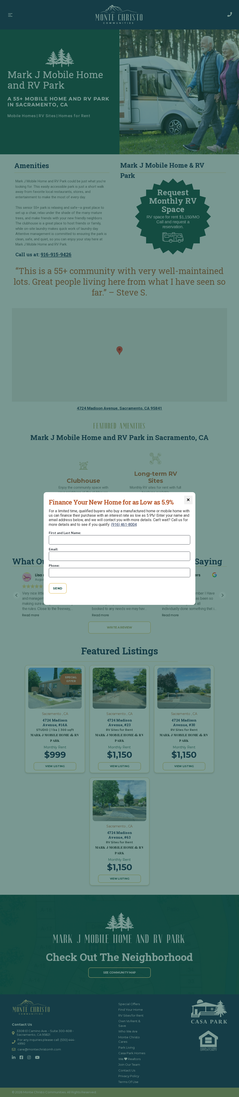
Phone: (54, 565)
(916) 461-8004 (124, 524)
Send (58, 588)
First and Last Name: (65, 533)
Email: (53, 549)
